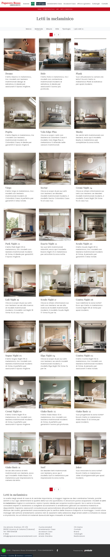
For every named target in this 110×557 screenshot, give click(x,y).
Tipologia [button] (66, 29)
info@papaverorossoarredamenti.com (20, 536)
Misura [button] (49, 29)
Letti (57, 9)
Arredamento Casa (54, 4)
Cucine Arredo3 (45, 527)
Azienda (26, 4)
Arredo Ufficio (44, 534)
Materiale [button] (39, 29)
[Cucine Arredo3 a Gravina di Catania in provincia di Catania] (32, 3)
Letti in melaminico (66, 9)
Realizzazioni (79, 536)
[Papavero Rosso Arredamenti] (11, 3)
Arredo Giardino (46, 536)
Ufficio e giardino (83, 4)
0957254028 (12, 532)
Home (39, 9)
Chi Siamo (78, 527)
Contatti (105, 4)
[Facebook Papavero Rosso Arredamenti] (56, 550)
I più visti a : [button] (79, 29)
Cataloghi (96, 4)
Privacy (3, 556)
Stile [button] (57, 29)
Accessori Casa (70, 4)
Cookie (11, 556)
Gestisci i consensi (24, 556)
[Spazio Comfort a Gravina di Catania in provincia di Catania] (41, 3)
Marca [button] (28, 29)
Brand (76, 532)
